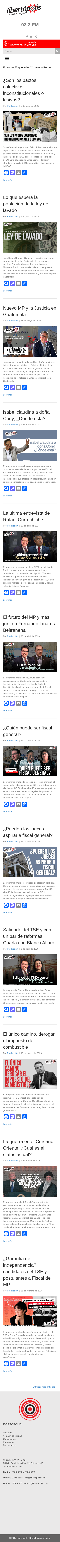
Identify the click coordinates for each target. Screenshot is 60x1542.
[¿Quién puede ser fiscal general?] (30, 761)
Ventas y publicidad (12, 1436)
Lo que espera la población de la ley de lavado (25, 204)
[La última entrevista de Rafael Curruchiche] (30, 546)
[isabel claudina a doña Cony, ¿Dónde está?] (30, 445)
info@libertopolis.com (35, 1477)
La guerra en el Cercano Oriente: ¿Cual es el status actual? (28, 1148)
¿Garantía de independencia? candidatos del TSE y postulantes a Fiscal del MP (27, 1271)
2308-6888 (17, 1472)
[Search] (57, 51)
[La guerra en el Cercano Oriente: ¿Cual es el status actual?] (30, 1181)
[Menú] (7, 58)
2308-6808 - (18, 1483)
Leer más (7, 180)
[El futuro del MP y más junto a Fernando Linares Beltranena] (30, 657)
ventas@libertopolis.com (36, 1483)
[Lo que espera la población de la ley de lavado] (30, 237)
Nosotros (7, 1432)
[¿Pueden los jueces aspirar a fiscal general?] (30, 862)
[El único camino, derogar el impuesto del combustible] (30, 1074)
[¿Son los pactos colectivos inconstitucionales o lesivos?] (30, 126)
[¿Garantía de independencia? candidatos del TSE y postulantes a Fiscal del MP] (30, 1311)
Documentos (9, 1445)
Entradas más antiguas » (45, 1387)
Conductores (9, 1439)
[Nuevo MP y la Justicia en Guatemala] (30, 341)
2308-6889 (30, 1472)
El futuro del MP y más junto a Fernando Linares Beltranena (29, 624)
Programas (8, 1442)
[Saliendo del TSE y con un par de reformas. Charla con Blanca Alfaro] (30, 969)
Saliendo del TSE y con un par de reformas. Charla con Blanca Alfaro (28, 936)
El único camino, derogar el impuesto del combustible (29, 1040)
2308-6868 (17, 1477)
